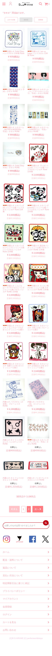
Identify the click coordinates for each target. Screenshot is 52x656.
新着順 (40, 20)
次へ (37, 509)
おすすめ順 (11, 20)
